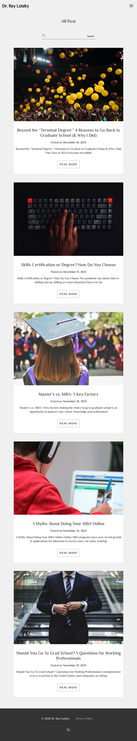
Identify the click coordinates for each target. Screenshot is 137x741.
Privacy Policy (84, 718)
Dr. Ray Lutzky (15, 5)
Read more (68, 164)
